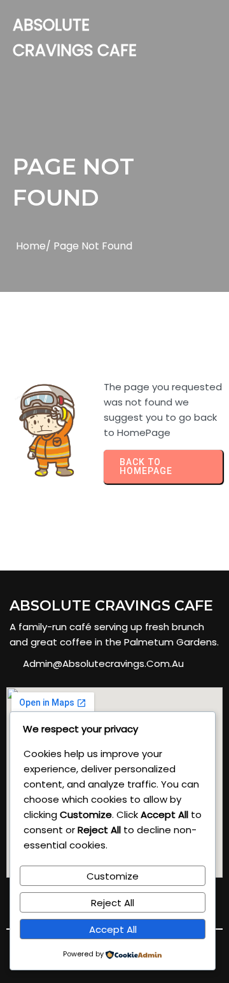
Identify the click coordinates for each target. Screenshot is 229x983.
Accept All (113, 929)
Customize (113, 876)
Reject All (112, 902)
